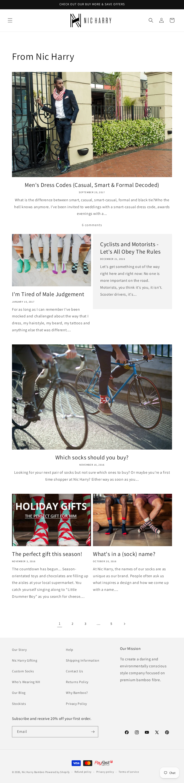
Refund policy (83, 771)
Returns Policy (77, 682)
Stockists (19, 703)
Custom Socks (23, 671)
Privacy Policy (76, 703)
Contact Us (74, 671)
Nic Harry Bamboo (33, 772)
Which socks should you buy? (92, 457)
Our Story (19, 649)
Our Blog (19, 693)
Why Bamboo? (77, 693)
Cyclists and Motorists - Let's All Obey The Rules (130, 247)
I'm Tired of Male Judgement (48, 294)
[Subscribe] (92, 731)
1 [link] (60, 623)
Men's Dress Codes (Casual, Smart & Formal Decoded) (92, 185)
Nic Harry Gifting (24, 660)
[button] (10, 20)
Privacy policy (105, 771)
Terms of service (129, 771)
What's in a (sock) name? (124, 554)
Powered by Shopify (57, 772)
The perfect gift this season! (47, 554)
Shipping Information (82, 660)
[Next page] (124, 624)
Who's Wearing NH (26, 682)
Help (69, 649)
